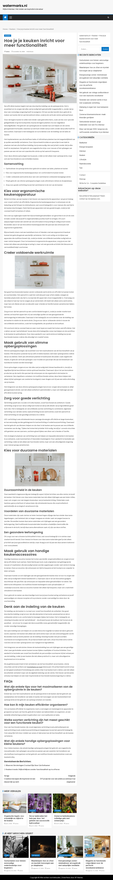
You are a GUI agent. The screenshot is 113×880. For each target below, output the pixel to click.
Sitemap (82, 179)
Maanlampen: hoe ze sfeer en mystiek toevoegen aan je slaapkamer (42, 863)
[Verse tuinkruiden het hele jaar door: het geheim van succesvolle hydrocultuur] (40, 803)
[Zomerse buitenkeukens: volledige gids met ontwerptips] (65, 803)
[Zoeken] (108, 17)
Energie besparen (86, 147)
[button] (10, 17)
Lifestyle (82, 159)
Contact (82, 175)
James (8, 51)
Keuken (7, 35)
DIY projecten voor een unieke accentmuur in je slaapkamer (57, 779)
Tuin (80, 168)
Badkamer (83, 143)
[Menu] (10, 17)
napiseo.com (95, 199)
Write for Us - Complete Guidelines (92, 183)
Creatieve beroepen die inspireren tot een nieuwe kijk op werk (19, 779)
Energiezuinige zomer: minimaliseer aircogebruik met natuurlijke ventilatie (69, 863)
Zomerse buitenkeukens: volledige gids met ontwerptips (64, 818)
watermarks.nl (15, 5)
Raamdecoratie (85, 164)
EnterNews (66, 877)
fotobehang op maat (34, 667)
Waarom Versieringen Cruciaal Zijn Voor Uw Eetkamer (28, 765)
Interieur (82, 151)
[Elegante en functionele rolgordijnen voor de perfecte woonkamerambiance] (97, 847)
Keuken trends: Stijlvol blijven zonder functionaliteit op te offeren (33, 769)
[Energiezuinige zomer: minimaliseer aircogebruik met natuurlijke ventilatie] (70, 847)
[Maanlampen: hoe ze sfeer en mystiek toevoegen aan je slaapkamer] (43, 847)
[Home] (5, 17)
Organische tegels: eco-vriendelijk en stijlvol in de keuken (14, 818)
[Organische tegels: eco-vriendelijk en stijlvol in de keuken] (14, 803)
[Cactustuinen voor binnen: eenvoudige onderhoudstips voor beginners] (16, 847)
